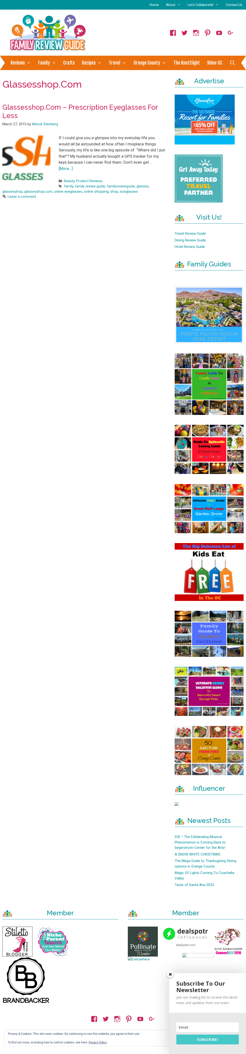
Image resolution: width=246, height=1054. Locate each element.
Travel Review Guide (190, 233)
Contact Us (234, 5)
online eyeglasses (68, 192)
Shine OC (214, 63)
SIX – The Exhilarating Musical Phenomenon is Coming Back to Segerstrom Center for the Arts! (200, 842)
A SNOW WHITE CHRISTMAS (197, 854)
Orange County (147, 63)
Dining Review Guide (190, 240)
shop (114, 192)
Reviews (18, 63)
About (170, 5)
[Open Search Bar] (232, 63)
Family (44, 63)
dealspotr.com (186, 944)
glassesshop (12, 192)
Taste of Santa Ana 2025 (194, 885)
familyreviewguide (121, 186)
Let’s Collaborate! (201, 5)
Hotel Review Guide (190, 247)
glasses (142, 186)
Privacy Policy (98, 1042)
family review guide (90, 186)
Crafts (69, 63)
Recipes (89, 63)
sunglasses (129, 192)
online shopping (96, 192)
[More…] (66, 168)
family (68, 186)
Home (154, 5)
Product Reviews (89, 181)
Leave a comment (22, 197)
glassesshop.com (38, 192)
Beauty (69, 181)
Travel (114, 63)
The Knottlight (186, 63)
